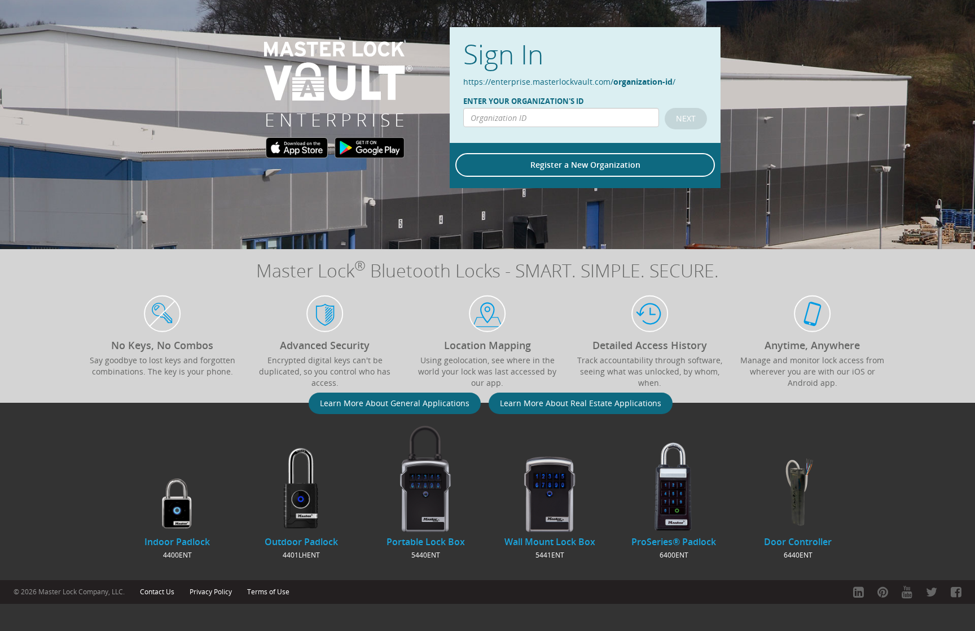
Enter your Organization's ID (523, 101)
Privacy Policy (211, 592)
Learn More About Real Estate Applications (580, 403)
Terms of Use (268, 592)
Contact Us (157, 592)
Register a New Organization (585, 164)
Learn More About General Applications (394, 403)
